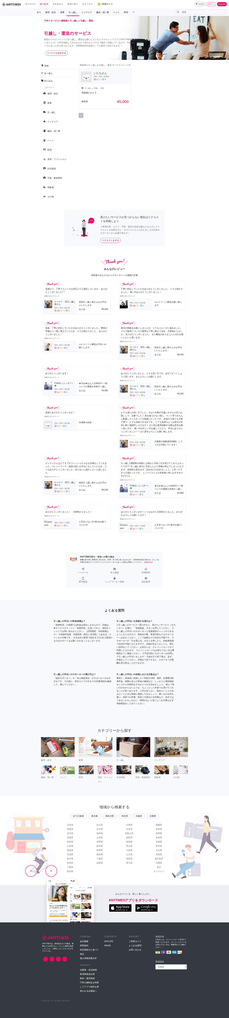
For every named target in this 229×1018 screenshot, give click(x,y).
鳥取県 (129, 837)
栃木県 (70, 859)
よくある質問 (135, 945)
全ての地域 (78, 816)
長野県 (99, 842)
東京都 (94, 816)
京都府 (153, 816)
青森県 (70, 829)
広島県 (129, 850)
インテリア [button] (86, 12)
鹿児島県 (159, 859)
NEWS (107, 945)
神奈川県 (109, 816)
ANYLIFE (108, 941)
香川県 (129, 863)
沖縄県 (159, 863)
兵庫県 (129, 825)
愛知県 (99, 854)
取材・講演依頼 (87, 978)
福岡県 (159, 833)
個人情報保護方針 (88, 958)
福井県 (99, 833)
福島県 (70, 850)
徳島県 (129, 859)
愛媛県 (159, 825)
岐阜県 (99, 846)
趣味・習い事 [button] (102, 12)
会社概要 (84, 941)
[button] (199, 4)
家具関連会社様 (87, 974)
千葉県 (70, 867)
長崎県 (159, 842)
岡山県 (129, 846)
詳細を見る (148, 562)
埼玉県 (125, 816)
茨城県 (70, 854)
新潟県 (70, 871)
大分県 (159, 850)
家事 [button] (62, 12)
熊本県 (159, 846)
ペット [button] (116, 12)
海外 (159, 867)
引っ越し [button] (73, 12)
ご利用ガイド (135, 941)
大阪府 (139, 816)
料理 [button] (126, 12)
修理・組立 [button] (50, 12)
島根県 (129, 842)
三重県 (99, 859)
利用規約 (84, 945)
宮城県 (70, 837)
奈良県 (129, 829)
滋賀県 (99, 863)
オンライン (159, 871)
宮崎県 (159, 854)
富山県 (99, 825)
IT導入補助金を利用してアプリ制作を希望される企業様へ (89, 986)
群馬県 (70, 863)
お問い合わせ (135, 950)
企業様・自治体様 (88, 970)
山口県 (129, 854)
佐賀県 (159, 837)
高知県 (159, 829)
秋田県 (70, 842)
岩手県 (70, 833)
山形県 (70, 846)
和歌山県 (129, 833)
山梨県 (99, 837)
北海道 (70, 825)
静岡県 (99, 850)
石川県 (99, 829)
